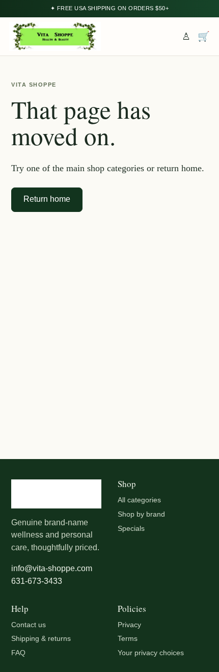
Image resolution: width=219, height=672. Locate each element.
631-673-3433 (36, 581)
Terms (128, 638)
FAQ (18, 653)
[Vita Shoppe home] (55, 36)
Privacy (129, 625)
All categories (139, 500)
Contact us (28, 625)
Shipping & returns (41, 638)
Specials (131, 528)
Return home (46, 199)
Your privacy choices (151, 653)
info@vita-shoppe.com (51, 568)
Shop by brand (141, 514)
